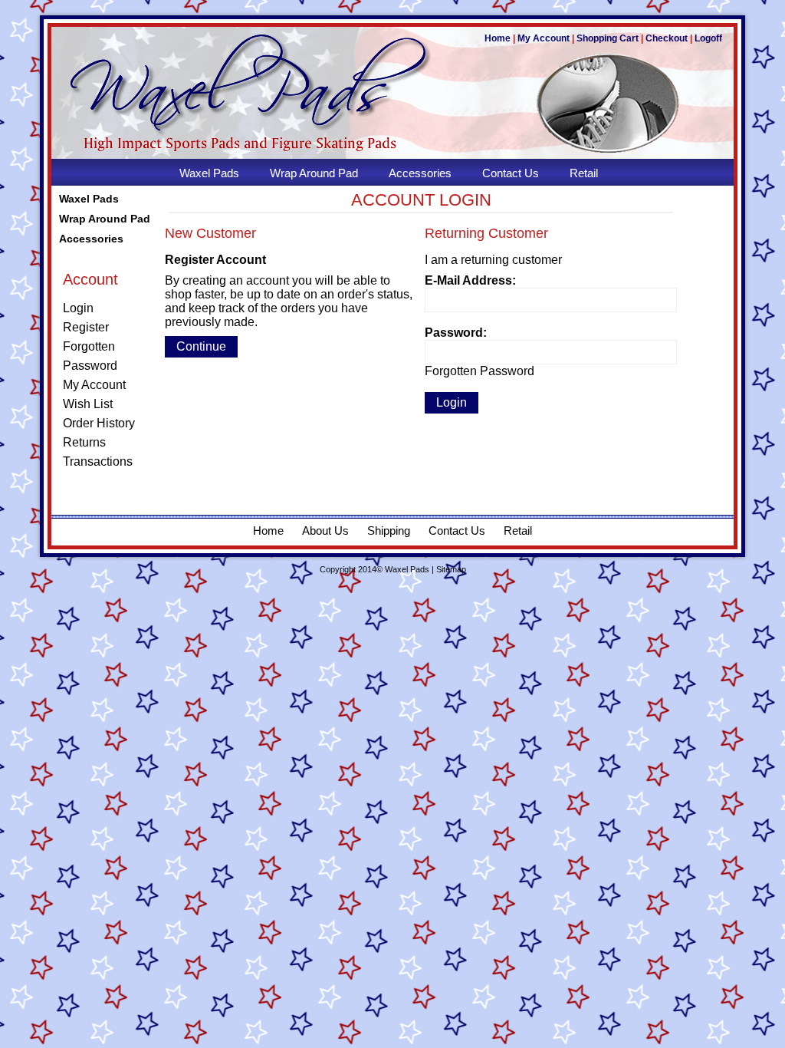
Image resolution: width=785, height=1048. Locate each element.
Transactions (98, 461)
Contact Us (457, 530)
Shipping (388, 530)
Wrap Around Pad (104, 219)
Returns (84, 442)
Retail (518, 530)
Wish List (88, 403)
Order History (99, 423)
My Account (543, 38)
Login (78, 308)
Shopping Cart (607, 38)
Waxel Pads (89, 199)
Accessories (91, 238)
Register (86, 327)
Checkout (666, 38)
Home (497, 38)
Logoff (708, 38)
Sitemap (451, 569)
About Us (325, 530)
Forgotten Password (479, 370)
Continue (201, 346)
